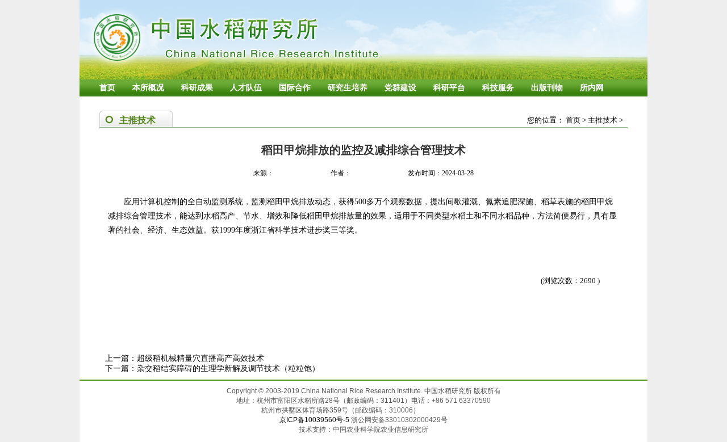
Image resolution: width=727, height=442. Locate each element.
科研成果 (197, 87)
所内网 (592, 87)
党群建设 (400, 87)
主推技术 (602, 120)
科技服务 (498, 87)
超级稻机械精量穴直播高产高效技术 (200, 358)
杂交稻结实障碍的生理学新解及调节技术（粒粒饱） (228, 368)
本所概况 (148, 87)
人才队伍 (246, 87)
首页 (107, 87)
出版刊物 (547, 87)
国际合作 (295, 87)
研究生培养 (347, 87)
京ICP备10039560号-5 (315, 420)
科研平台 (449, 87)
